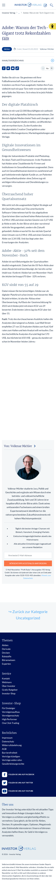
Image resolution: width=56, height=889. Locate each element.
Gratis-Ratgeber (10, 689)
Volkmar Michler (47, 49)
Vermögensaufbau (11, 712)
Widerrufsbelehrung (12, 745)
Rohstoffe (6, 656)
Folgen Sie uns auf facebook (21, 774)
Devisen (6, 652)
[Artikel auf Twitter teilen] (8, 68)
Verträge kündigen (11, 756)
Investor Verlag (8, 13)
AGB (4, 749)
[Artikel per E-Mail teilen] (13, 68)
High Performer (9, 719)
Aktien (5, 645)
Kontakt (6, 678)
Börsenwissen (8, 660)
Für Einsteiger (8, 708)
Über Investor (8, 686)
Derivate (6, 649)
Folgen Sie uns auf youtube (20, 791)
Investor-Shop (8, 693)
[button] (52, 26)
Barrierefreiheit (9, 752)
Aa (47, 68)
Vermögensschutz (10, 715)
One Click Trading (10, 723)
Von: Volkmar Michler (18, 446)
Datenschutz (8, 741)
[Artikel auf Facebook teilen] (4, 68)
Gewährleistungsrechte (13, 763)
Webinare (7, 682)
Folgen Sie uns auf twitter (20, 783)
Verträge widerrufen (12, 760)
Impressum (7, 737)
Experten (6, 663)
